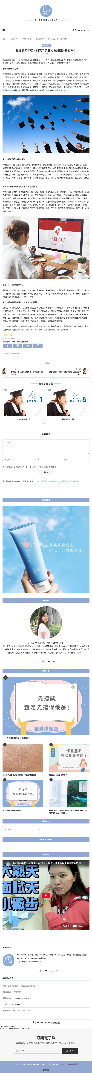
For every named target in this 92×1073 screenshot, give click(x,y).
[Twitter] (27, 346)
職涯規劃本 (15, 39)
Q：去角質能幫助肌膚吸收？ (13, 810)
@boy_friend (15, 1004)
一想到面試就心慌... (67, 419)
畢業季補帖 (27, 39)
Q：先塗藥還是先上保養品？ (16, 738)
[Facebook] (7, 346)
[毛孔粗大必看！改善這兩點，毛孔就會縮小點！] (23, 758)
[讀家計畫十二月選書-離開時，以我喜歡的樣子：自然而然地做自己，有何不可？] (69, 793)
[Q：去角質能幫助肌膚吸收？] (23, 793)
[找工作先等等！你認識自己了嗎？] (24, 402)
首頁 (4, 39)
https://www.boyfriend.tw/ (32, 962)
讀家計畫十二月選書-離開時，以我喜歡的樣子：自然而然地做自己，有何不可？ (68, 811)
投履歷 (6, 353)
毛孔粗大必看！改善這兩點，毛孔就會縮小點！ (20, 775)
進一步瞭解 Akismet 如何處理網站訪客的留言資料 (57, 481)
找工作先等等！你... (24, 419)
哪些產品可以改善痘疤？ (58, 775)
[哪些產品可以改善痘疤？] (69, 758)
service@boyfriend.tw (21, 998)
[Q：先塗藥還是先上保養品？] (46, 706)
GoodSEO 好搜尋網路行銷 (68, 1064)
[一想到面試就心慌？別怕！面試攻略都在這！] (67, 402)
